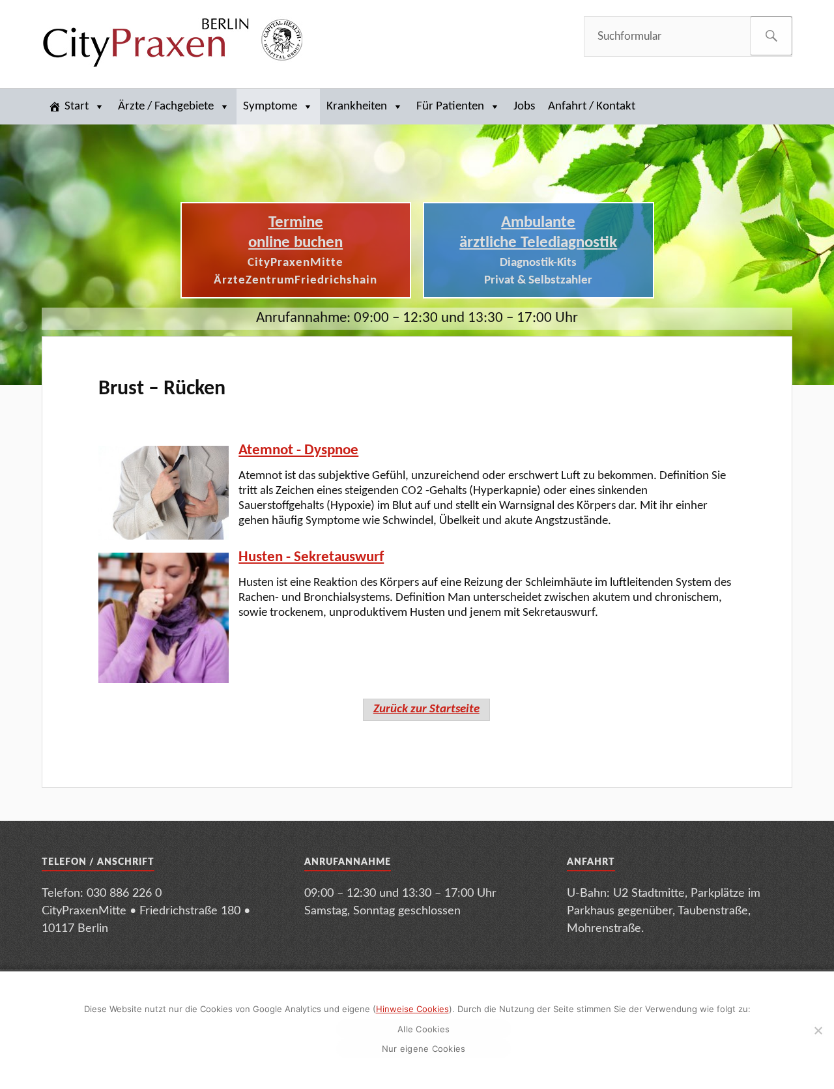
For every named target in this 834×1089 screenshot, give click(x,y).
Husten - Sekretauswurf (311, 557)
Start (77, 106)
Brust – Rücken (161, 389)
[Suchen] (771, 35)
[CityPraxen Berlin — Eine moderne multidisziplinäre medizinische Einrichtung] (172, 41)
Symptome (270, 106)
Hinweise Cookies (412, 1009)
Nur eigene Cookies (424, 1048)
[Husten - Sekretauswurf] (163, 618)
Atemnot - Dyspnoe (298, 450)
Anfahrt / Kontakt (591, 106)
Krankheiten (356, 106)
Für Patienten (450, 106)
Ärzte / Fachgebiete (166, 106)
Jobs (524, 106)
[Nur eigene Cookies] (817, 1030)
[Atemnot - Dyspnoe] (163, 493)
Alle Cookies (423, 1029)
